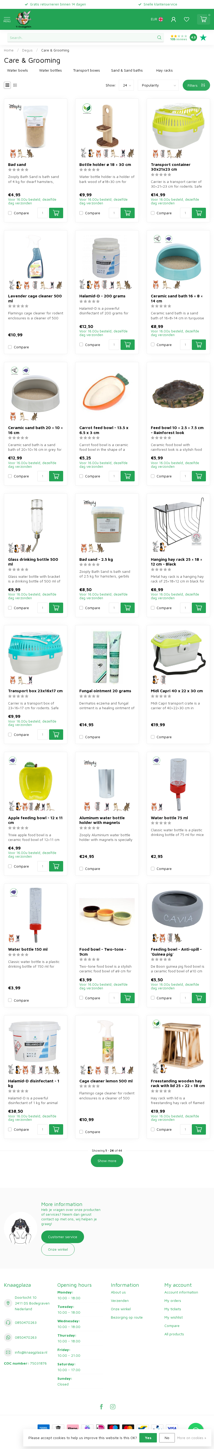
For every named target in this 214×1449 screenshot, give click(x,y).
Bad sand (17, 164)
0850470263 (26, 1322)
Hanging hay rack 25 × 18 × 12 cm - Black (176, 561)
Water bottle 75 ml (169, 817)
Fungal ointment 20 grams (105, 690)
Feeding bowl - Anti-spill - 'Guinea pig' (176, 951)
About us (118, 1292)
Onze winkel (58, 1249)
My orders (172, 1300)
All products (174, 1334)
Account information (181, 1292)
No (167, 1437)
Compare (21, 213)
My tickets (172, 1309)
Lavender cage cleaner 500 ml (35, 298)
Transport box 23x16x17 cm (35, 690)
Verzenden (120, 1300)
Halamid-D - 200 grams (102, 295)
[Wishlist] (186, 19)
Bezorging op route (127, 1317)
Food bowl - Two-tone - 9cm (102, 951)
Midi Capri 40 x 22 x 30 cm (177, 690)
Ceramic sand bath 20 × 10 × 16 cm (35, 430)
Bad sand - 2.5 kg (96, 559)
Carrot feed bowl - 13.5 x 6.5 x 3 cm (103, 430)
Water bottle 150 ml (27, 949)
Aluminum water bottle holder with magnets (102, 820)
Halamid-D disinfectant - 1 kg (33, 1083)
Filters (193, 85)
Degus (27, 50)
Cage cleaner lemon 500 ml (106, 1080)
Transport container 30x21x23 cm (171, 166)
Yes (148, 1437)
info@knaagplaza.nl (31, 1352)
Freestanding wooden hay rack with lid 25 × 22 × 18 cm (178, 1083)
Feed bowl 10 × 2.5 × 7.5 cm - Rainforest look (177, 430)
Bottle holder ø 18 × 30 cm (105, 164)
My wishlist (173, 1317)
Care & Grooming (55, 50)
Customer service (62, 1236)
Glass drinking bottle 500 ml (33, 561)
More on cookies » (191, 1438)
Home (9, 50)
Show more (107, 1160)
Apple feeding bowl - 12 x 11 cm (35, 820)
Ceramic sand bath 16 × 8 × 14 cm (177, 298)
